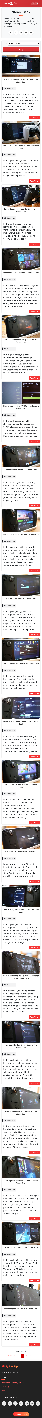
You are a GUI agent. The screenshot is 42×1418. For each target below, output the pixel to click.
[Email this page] (31, 32)
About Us (5, 1387)
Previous (11, 1356)
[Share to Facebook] (10, 32)
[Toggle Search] (36, 3)
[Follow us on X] (10, 1403)
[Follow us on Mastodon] (32, 1403)
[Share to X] (16, 32)
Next (32, 1356)
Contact (4, 1391)
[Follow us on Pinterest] (15, 1403)
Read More (34, 118)
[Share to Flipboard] (26, 32)
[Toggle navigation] (16, 3)
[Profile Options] (33, 3)
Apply (21, 49)
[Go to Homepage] (8, 4)
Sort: (5, 43)
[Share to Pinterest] (21, 32)
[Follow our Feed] (38, 1403)
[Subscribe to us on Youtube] (27, 1403)
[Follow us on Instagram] (21, 1403)
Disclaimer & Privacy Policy (12, 1383)
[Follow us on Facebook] (4, 1403)
